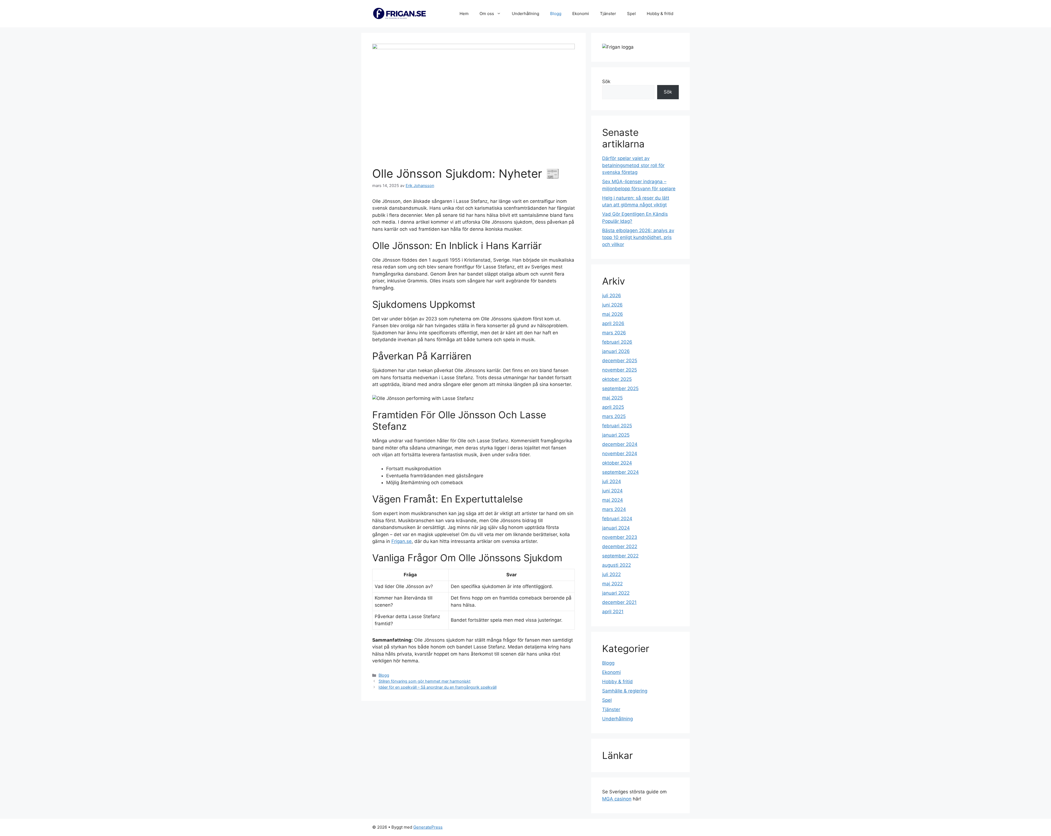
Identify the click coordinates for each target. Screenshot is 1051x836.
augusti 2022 (616, 565)
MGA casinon (616, 799)
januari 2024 (616, 528)
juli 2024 (611, 481)
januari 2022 (616, 593)
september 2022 (620, 556)
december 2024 (619, 444)
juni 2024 (612, 490)
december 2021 (619, 602)
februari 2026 (617, 342)
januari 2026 (616, 351)
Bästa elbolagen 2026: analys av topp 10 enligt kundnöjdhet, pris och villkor (638, 237)
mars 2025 (614, 416)
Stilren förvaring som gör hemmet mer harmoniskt (424, 681)
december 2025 (619, 360)
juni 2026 (612, 305)
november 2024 (619, 453)
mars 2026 (614, 332)
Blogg (555, 13)
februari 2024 (617, 518)
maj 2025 (612, 398)
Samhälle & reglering (624, 691)
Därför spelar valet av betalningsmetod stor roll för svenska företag (633, 165)
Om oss (487, 13)
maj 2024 (612, 500)
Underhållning (525, 13)
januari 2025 (616, 435)
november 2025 (619, 370)
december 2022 (619, 546)
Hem (464, 13)
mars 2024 (614, 509)
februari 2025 (617, 425)
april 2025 (613, 407)
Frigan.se (401, 541)
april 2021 (612, 611)
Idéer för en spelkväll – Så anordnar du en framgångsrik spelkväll (437, 687)
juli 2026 (611, 295)
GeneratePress (428, 827)
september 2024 (620, 472)
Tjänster (608, 13)
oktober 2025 (617, 379)
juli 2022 (611, 574)
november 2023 (619, 537)
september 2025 (620, 388)
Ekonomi (580, 13)
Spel (631, 13)
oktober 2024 (617, 463)
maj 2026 (612, 314)
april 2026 (613, 323)
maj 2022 (612, 583)
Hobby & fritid (660, 13)
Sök (606, 81)
